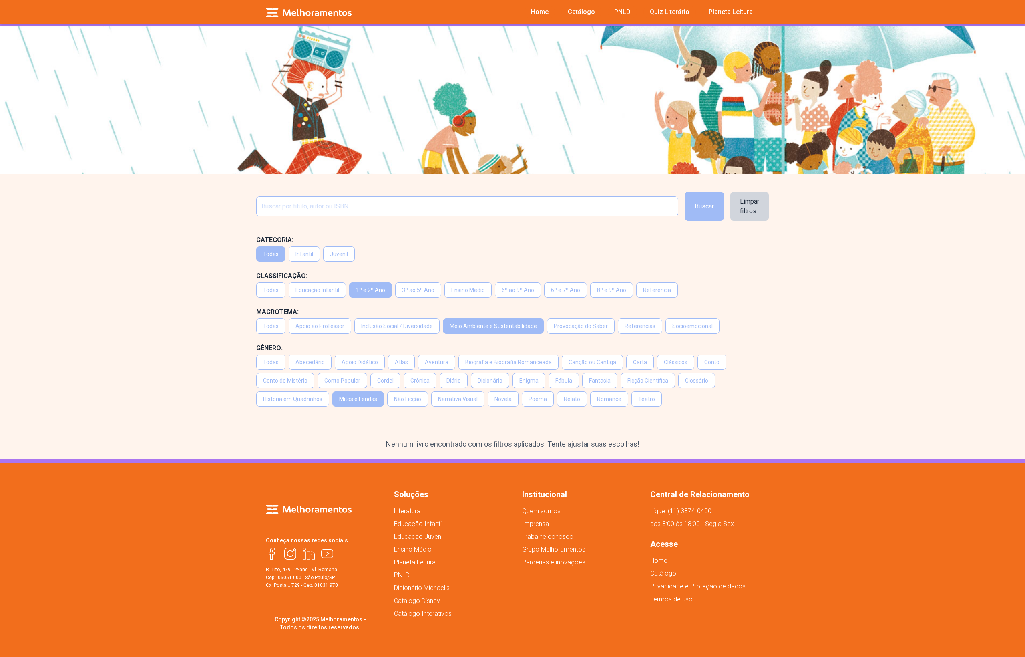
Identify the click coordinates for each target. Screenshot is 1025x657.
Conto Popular (342, 380)
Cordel (385, 380)
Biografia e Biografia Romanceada (508, 362)
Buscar (704, 206)
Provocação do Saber (581, 326)
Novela (503, 399)
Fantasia (600, 380)
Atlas (401, 362)
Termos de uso (671, 599)
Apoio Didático (360, 362)
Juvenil (339, 254)
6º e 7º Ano (565, 290)
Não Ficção (407, 399)
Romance (609, 399)
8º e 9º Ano (611, 290)
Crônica (420, 380)
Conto (712, 362)
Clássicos (675, 362)
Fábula (563, 380)
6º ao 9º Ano (518, 290)
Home (658, 560)
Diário (453, 380)
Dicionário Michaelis (422, 588)
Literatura (407, 511)
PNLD (402, 575)
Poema (538, 399)
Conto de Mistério (285, 380)
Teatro (646, 399)
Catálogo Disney (417, 601)
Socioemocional (692, 326)
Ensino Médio (468, 290)
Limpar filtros (749, 206)
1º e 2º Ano (370, 290)
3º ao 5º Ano (418, 290)
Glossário (696, 380)
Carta (640, 362)
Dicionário (490, 380)
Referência (657, 290)
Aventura (436, 362)
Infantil (304, 254)
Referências (640, 326)
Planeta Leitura (415, 562)
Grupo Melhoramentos (553, 549)
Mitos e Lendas (358, 399)
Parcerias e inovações (553, 562)
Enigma (529, 380)
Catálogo (663, 573)
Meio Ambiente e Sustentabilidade (493, 326)
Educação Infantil (317, 290)
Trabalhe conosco (547, 536)
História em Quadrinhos (292, 399)
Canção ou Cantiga (592, 362)
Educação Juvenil (419, 536)
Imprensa (535, 524)
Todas (271, 254)
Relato (572, 399)
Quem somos (541, 511)
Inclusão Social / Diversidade (397, 326)
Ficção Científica (647, 380)
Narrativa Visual (458, 399)
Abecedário (310, 362)
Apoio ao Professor (319, 326)
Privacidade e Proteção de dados (698, 586)
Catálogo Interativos (423, 613)
